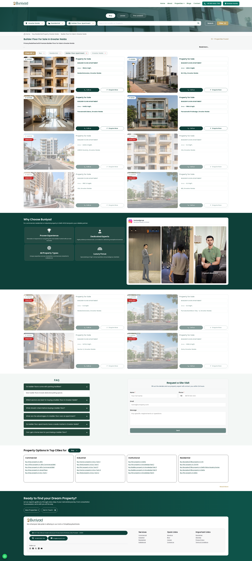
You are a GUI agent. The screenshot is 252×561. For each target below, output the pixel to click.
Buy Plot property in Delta (137, 462)
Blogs (189, 3)
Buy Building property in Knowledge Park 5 (142, 470)
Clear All (29, 53)
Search (210, 23)
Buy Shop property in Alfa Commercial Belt (40, 467)
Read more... (204, 47)
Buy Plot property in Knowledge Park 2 (141, 465)
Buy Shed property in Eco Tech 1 (88, 465)
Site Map (198, 538)
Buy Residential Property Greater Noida (45, 34)
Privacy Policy (200, 540)
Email (132, 401)
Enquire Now (113, 90)
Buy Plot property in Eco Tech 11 (87, 467)
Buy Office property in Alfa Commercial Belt (40, 465)
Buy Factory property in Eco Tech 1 (88, 462)
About (169, 3)
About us (170, 535)
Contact (197, 3)
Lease (122, 15)
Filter (221, 23)
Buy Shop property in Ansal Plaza (36, 470)
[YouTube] (41, 548)
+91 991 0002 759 (213, 3)
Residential (142, 540)
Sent (178, 430)
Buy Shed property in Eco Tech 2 (88, 473)
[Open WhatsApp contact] (4, 556)
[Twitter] (36, 548)
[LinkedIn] (39, 548)
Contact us (170, 542)
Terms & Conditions (202, 542)
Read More (224, 487)
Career (169, 540)
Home (162, 3)
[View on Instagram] (145, 254)
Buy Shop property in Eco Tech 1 (36, 473)
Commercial (143, 535)
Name (132, 392)
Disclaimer (199, 535)
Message (133, 410)
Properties (179, 3)
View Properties (32, 510)
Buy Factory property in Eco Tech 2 (89, 470)
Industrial (141, 538)
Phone (181, 392)
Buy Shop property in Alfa (34, 462)
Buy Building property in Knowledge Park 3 (142, 467)
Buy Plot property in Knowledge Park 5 (141, 473)
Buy (110, 15)
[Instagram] (30, 548)
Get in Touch (48, 510)
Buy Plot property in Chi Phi (189, 465)
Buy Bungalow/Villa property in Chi (191, 462)
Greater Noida (232, 3)
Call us (88, 90)
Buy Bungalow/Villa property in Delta (192, 470)
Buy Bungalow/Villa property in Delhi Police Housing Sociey (200, 467)
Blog (168, 538)
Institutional (142, 542)
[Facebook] (33, 548)
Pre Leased (138, 15)
